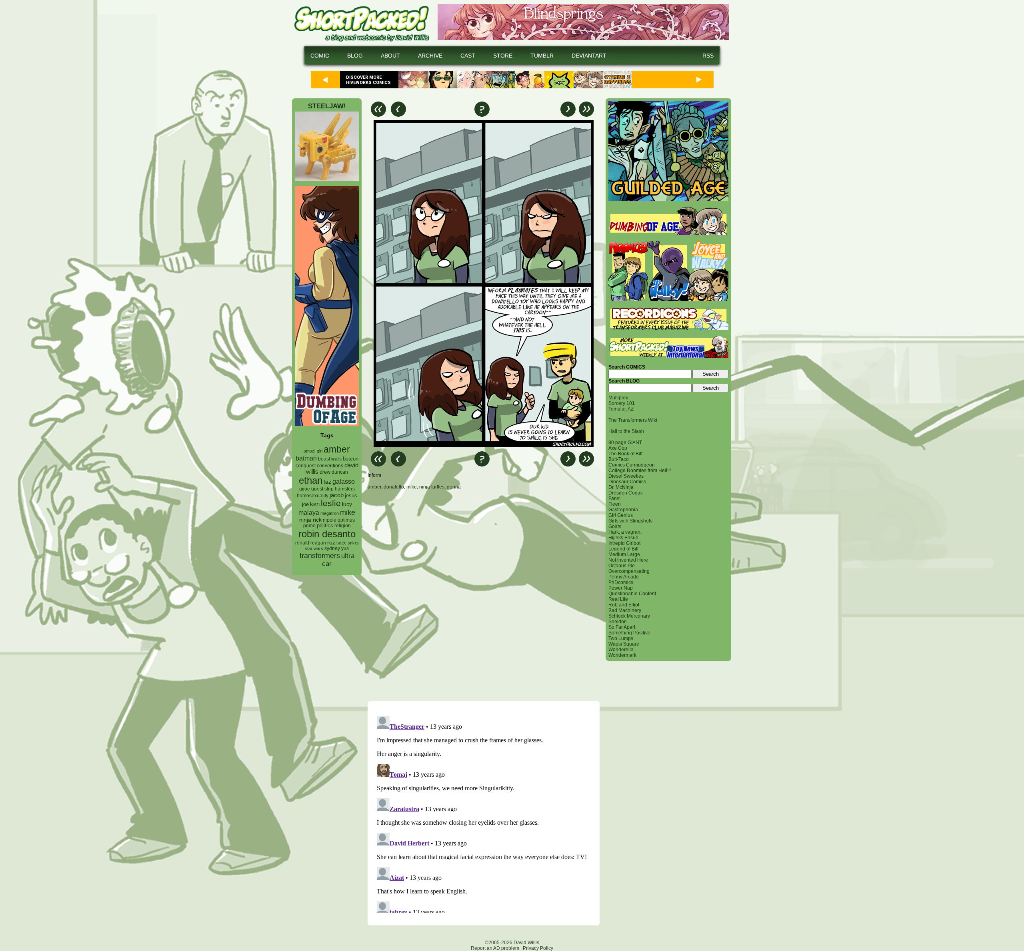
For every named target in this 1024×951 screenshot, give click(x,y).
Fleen (614, 504)
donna (454, 487)
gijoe (304, 489)
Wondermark (622, 655)
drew (325, 472)
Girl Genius (620, 515)
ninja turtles (431, 487)
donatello (394, 487)
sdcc (341, 542)
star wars (314, 548)
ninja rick (310, 520)
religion (342, 525)
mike (347, 512)
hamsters (345, 488)
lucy (347, 504)
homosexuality (312, 495)
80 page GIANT (625, 442)
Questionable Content (632, 593)
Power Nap (620, 588)
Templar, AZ (621, 409)
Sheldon (617, 621)
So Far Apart (621, 627)
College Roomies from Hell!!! (639, 470)
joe (305, 504)
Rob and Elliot (623, 605)
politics (325, 525)
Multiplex (618, 398)
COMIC (319, 55)
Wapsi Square (623, 644)
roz (331, 543)
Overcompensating (629, 571)
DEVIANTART (589, 55)
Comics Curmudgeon (631, 465)
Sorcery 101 (621, 403)
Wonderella (621, 649)
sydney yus (336, 548)
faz (327, 481)
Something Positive (629, 633)
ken (315, 503)
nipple (329, 520)
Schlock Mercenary (629, 616)
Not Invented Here (628, 560)
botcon (350, 459)
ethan (310, 480)
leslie (331, 503)
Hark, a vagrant (625, 532)
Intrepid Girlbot (624, 543)
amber (337, 449)
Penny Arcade (623, 577)
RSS (708, 55)
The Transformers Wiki (632, 420)
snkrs (353, 542)
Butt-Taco (618, 459)
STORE (502, 55)
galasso (343, 481)
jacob (337, 495)
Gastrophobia (623, 509)
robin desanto (327, 533)
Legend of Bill (623, 549)
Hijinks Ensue (623, 537)
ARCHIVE (430, 55)
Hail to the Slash (626, 431)
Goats (614, 526)
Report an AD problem (495, 948)
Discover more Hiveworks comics (368, 80)
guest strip (322, 488)
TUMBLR (542, 55)
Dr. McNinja (621, 487)
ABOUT (390, 55)
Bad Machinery (624, 610)
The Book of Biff (625, 454)
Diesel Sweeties (626, 476)
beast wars (330, 459)
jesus (351, 495)
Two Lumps (620, 638)
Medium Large (624, 554)
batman (306, 458)
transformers (320, 555)
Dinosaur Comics (627, 481)
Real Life (618, 599)
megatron (329, 513)
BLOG (355, 55)
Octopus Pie (621, 565)
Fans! (614, 498)
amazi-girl (313, 451)
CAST (467, 55)
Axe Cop (617, 448)
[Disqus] (484, 595)
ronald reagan (310, 543)
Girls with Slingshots (630, 521)
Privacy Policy (538, 948)
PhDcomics (620, 582)
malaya (308, 512)
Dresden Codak (625, 493)
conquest (306, 466)
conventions (330, 465)
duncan (340, 472)
